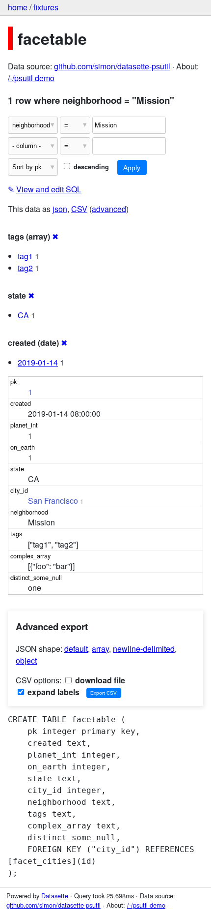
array (100, 648)
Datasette (54, 895)
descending (90, 166)
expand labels (52, 692)
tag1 (25, 256)
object (26, 660)
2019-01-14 (38, 362)
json (60, 208)
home (17, 7)
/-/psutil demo (31, 78)
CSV (79, 208)
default (76, 648)
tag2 (25, 268)
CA (23, 315)
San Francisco (53, 500)
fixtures (45, 7)
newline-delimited (144, 648)
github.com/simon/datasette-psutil (112, 66)
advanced (109, 208)
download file (99, 680)
